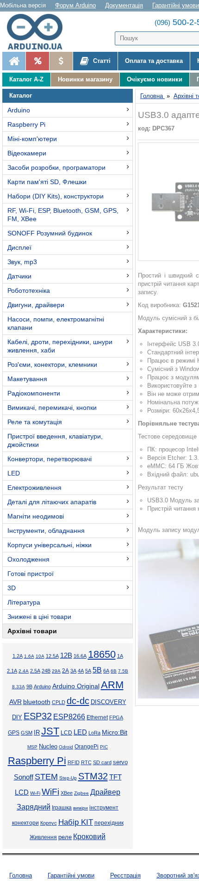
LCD (66, 732)
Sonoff (23, 777)
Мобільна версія (23, 5)
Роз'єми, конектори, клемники (52, 364)
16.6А (80, 656)
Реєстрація (125, 875)
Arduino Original (76, 686)
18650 (102, 654)
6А (106, 671)
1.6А (29, 656)
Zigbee (81, 793)
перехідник (109, 823)
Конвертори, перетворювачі (49, 459)
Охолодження (28, 559)
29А (56, 671)
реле (65, 837)
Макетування (27, 379)
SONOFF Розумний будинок (49, 233)
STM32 (93, 776)
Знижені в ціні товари (39, 616)
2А (65, 671)
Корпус (48, 823)
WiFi (50, 792)
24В (46, 671)
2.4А (24, 671)
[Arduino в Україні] (38, 31)
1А (120, 656)
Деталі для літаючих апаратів (51, 502)
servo (120, 762)
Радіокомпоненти (33, 393)
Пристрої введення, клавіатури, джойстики (55, 440)
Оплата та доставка (154, 60)
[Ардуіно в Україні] (13, 61)
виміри (80, 807)
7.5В (123, 671)
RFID (74, 762)
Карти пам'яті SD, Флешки (47, 181)
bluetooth (36, 701)
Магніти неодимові (35, 516)
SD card (102, 762)
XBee (67, 793)
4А (81, 671)
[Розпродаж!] (37, 61)
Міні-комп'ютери (32, 138)
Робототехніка (28, 290)
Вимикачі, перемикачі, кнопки (52, 407)
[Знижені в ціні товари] (61, 61)
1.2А (17, 656)
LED (13, 473)
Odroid (66, 746)
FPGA (116, 717)
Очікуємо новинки (154, 79)
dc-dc (78, 701)
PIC (104, 746)
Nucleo (48, 746)
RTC (86, 762)
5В (97, 670)
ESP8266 (69, 717)
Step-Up (68, 777)
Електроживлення (34, 487)
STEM (46, 776)
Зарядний (33, 807)
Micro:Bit (114, 732)
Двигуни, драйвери (35, 305)
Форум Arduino (75, 5)
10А (40, 656)
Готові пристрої (30, 573)
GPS (13, 732)
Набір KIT (75, 822)
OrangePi (87, 746)
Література (23, 602)
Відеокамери (26, 153)
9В (29, 686)
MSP (32, 746)
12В (66, 655)
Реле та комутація (34, 422)
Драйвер (105, 792)
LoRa (94, 732)
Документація (124, 5)
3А (73, 671)
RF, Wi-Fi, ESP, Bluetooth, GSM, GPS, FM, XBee (62, 214)
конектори (25, 823)
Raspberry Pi (26, 124)
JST (50, 731)
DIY (17, 717)
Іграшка (62, 807)
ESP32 (38, 716)
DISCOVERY (108, 702)
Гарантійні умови (175, 5)
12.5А (52, 656)
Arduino (18, 110)
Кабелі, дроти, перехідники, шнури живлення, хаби (59, 346)
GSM (26, 732)
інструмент (103, 807)
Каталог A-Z (26, 79)
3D (11, 588)
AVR (15, 701)
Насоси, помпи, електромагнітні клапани (55, 323)
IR (37, 732)
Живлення (43, 837)
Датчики (19, 276)
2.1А (12, 671)
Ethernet (97, 717)
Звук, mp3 (22, 262)
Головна (20, 875)
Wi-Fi (35, 793)
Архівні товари (32, 631)
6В (114, 671)
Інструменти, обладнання (46, 530)
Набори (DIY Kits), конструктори (55, 196)
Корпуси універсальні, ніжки (49, 545)
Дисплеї (19, 247)
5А (88, 671)
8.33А (18, 686)
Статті (101, 60)
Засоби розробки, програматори (56, 167)
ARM (112, 685)
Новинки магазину (85, 79)
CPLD (58, 702)
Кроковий (89, 837)
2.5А (35, 671)
